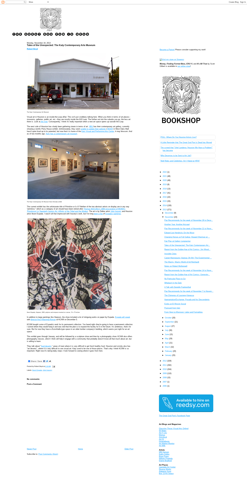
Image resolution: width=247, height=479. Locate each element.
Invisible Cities (170, 254)
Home (80, 449)
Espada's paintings (113, 214)
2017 (165, 193)
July (167, 330)
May (167, 338)
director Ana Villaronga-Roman (43, 319)
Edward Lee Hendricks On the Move (179, 233)
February (169, 351)
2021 (165, 176)
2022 (165, 172)
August (168, 326)
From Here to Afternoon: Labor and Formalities (183, 312)
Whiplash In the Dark (173, 283)
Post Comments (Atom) (48, 454)
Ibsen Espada (37, 370)
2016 (165, 197)
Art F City (163, 433)
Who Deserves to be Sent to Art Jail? (176, 156)
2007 (165, 382)
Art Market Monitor (166, 443)
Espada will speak (122, 317)
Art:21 (161, 439)
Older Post (129, 449)
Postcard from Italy (172, 308)
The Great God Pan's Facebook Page (174, 416)
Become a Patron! (167, 50)
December (169, 213)
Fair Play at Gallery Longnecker (177, 241)
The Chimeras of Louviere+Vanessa (179, 295)
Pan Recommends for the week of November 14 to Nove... (188, 270)
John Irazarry (115, 211)
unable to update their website (93, 129)
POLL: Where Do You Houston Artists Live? (179, 137)
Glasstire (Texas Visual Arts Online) (174, 428)
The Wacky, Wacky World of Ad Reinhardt (181, 262)
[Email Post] (53, 366)
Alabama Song (165, 471)
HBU (91, 126)
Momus (162, 435)
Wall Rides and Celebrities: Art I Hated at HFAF (180, 161)
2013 (165, 210)
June (167, 334)
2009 (165, 373)
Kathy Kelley (164, 454)
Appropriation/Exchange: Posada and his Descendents (187, 299)
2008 (165, 377)
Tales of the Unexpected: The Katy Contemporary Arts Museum (61, 45)
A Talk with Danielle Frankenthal (177, 287)
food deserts (46, 346)
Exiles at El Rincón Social (175, 304)
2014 (165, 205)
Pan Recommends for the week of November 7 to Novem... (188, 291)
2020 (165, 180)
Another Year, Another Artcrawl (177, 224)
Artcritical (163, 437)
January (168, 355)
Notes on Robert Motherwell (175, 266)
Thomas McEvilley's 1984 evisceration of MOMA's (76, 210)
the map (44, 122)
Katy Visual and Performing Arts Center (97, 131)
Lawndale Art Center (167, 467)
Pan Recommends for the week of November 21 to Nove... (188, 229)
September (170, 322)
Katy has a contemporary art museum (61, 134)
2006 (165, 386)
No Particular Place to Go (175, 279)
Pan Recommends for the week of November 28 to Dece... (188, 220)
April (167, 343)
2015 (165, 201)
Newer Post (31, 449)
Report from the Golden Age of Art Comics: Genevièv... (187, 274)
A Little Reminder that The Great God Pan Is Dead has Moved (186, 142)
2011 (165, 365)
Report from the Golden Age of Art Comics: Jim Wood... (187, 249)
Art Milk (162, 446)
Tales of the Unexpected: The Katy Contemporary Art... (187, 245)
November (169, 217)
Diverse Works (165, 469)
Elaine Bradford (165, 461)
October (168, 318)
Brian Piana (164, 456)
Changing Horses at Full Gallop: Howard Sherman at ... (187, 237)
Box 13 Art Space (166, 473)
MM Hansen (164, 452)
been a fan (98, 214)
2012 (165, 361)
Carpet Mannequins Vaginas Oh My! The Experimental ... (188, 258)
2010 (165, 369)
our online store (184, 66)
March (168, 347)
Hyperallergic (164, 441)
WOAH (110, 129)
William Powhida (166, 458)
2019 (165, 184)
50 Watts (162, 431)
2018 (165, 189)
